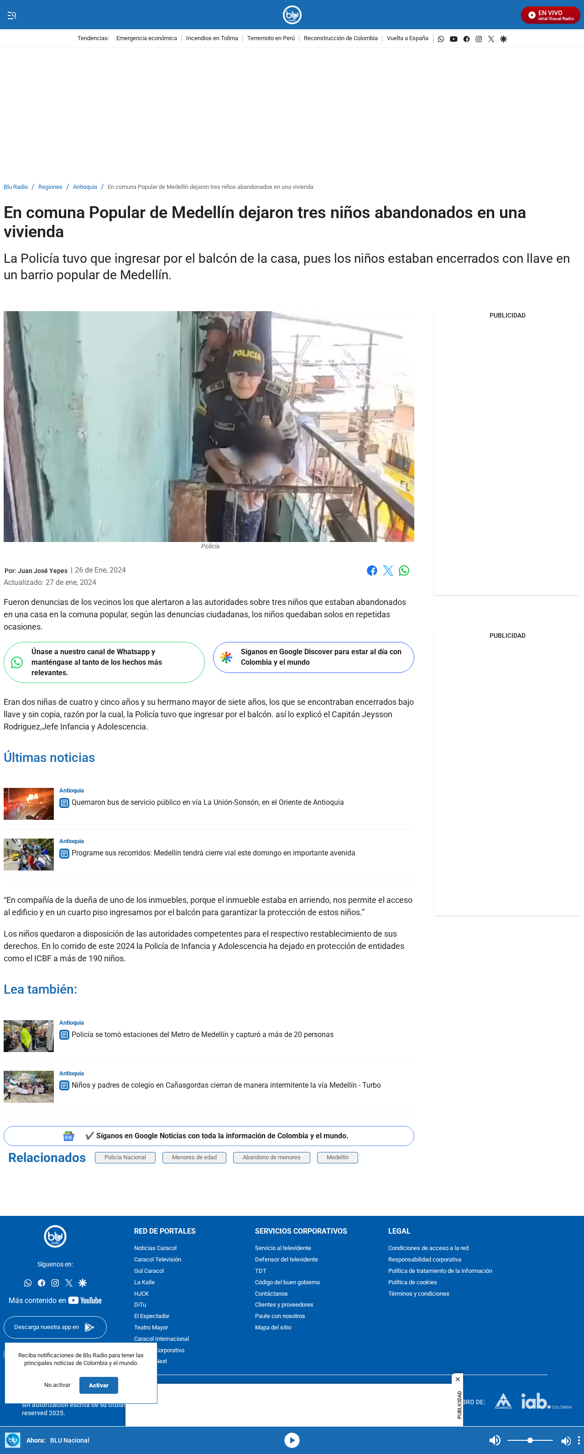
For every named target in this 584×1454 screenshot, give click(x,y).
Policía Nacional (125, 1157)
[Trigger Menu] (12, 15)
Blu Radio (16, 187)
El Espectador (151, 1316)
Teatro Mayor (151, 1328)
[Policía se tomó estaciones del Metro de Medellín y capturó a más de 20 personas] (29, 1036)
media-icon (292, 1440)
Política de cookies (412, 1283)
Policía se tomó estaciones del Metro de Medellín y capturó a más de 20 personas (203, 1034)
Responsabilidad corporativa (424, 1260)
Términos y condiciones (418, 1294)
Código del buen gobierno (287, 1283)
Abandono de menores (272, 1157)
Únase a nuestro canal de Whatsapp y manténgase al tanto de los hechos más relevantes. (96, 662)
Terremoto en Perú (271, 38)
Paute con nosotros (280, 1316)
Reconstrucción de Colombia (341, 38)
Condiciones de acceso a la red (428, 1249)
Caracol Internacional (161, 1339)
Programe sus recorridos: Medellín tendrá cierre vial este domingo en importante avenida (213, 853)
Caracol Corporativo (159, 1351)
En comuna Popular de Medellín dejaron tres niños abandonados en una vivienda (210, 187)
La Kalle (144, 1283)
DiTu (140, 1305)
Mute (495, 1440)
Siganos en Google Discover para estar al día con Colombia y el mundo (321, 657)
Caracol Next (150, 1362)
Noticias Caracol (155, 1249)
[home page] (292, 14)
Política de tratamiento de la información (440, 1271)
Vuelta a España (407, 38)
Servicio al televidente (283, 1249)
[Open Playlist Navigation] (579, 1440)
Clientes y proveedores (284, 1305)
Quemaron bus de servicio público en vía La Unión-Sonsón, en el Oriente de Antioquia (208, 802)
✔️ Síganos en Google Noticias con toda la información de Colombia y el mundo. (217, 1135)
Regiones (50, 187)
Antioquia (85, 187)
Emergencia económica (146, 38)
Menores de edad (194, 1157)
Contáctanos (271, 1294)
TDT (260, 1271)
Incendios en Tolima (212, 38)
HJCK (141, 1294)
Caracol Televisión (157, 1260)
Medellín (338, 1157)
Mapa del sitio (273, 1328)
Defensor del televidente (286, 1260)
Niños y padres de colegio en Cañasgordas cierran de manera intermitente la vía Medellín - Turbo (226, 1085)
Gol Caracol (149, 1271)
